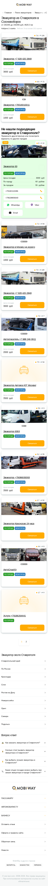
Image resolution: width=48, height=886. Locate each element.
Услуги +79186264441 (14, 615)
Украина (37, 865)
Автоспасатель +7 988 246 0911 (19, 339)
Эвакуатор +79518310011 (16, 105)
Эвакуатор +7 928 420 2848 (17, 58)
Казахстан (24, 865)
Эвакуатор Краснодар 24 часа (18, 523)
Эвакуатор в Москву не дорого (19, 247)
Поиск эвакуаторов (23, 13)
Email (15, 213)
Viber (37, 205)
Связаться (32, 71)
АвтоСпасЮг (10, 569)
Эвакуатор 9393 (11, 431)
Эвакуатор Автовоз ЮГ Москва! (19, 385)
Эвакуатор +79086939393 (16, 477)
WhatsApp (15, 205)
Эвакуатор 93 (10, 166)
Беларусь (11, 865)
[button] (23, 99)
